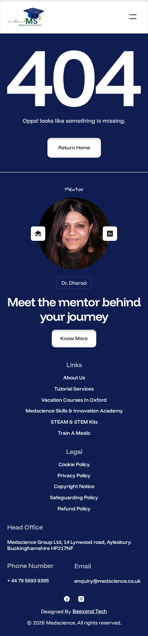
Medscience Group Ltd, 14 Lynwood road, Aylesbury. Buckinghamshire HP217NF (70, 545)
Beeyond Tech (90, 611)
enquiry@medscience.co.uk (107, 581)
